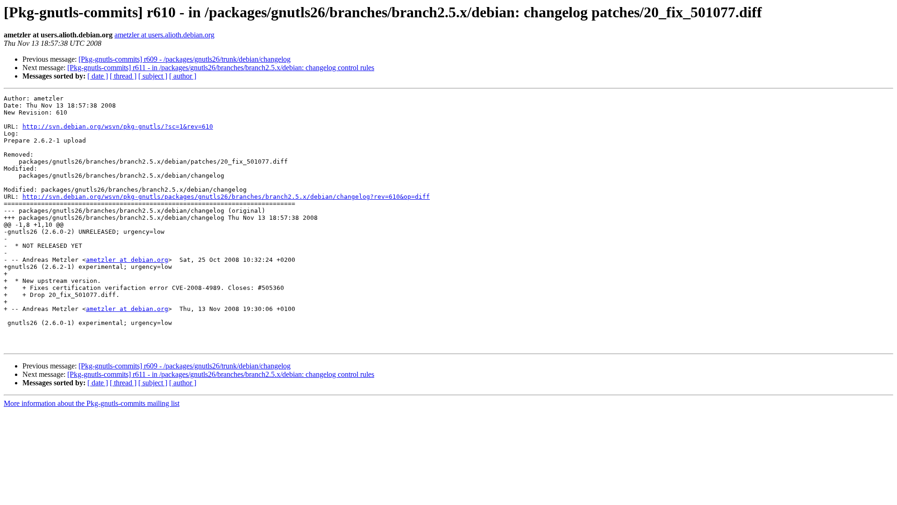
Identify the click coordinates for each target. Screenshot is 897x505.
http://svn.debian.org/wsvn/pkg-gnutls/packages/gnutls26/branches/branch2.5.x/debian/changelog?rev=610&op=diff (226, 196)
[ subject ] (152, 76)
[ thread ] (123, 76)
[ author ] (182, 76)
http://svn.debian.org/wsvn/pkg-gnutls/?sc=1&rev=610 (117, 126)
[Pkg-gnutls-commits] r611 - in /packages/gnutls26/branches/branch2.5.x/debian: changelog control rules (220, 68)
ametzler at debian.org (127, 259)
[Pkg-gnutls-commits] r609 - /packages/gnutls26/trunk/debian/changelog (184, 59)
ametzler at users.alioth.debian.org (164, 35)
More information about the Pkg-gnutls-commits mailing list (91, 403)
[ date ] (97, 76)
